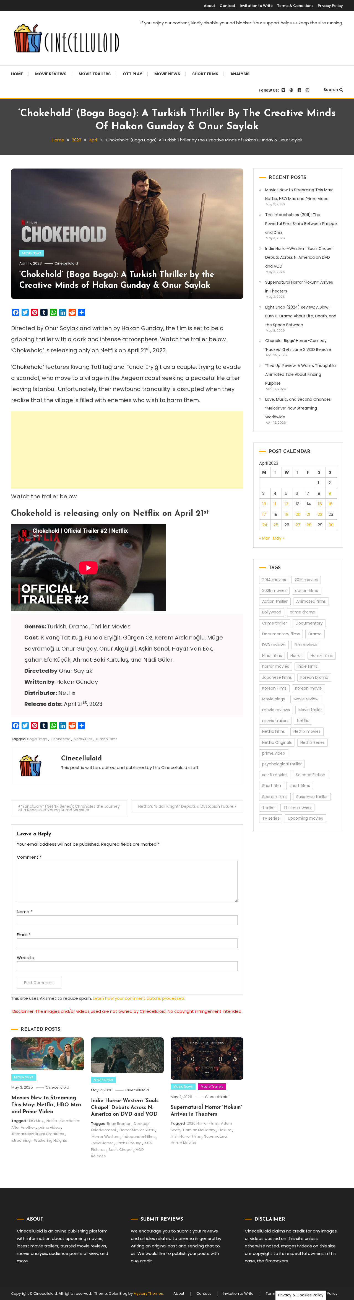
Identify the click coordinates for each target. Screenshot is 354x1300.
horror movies (275, 666)
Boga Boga (37, 739)
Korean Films (274, 688)
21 (308, 514)
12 (286, 504)
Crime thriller (274, 623)
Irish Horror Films (186, 1136)
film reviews (305, 645)
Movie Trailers (95, 74)
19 (286, 514)
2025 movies (274, 590)
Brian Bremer (119, 1123)
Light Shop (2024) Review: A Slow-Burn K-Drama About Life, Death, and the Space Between (300, 316)
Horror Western (105, 1136)
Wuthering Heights (50, 1140)
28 (309, 525)
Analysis (239, 74)
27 (298, 525)
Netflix (51, 1120)
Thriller (268, 807)
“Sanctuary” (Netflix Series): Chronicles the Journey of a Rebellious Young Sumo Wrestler (69, 808)
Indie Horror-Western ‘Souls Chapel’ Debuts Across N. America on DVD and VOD (124, 1107)
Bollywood (271, 612)
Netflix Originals (277, 742)
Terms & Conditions (295, 5)
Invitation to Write (256, 5)
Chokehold (61, 739)
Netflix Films (273, 731)
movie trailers (275, 720)
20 (298, 514)
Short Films (205, 74)
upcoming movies (305, 818)
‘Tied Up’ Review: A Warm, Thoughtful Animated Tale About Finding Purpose (301, 374)
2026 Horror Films (202, 1123)
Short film (271, 785)
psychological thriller (282, 764)
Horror (296, 655)
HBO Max (35, 1120)
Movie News (167, 74)
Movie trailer (310, 710)
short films (300, 785)
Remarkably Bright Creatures (38, 1133)
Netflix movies (307, 731)
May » (278, 538)
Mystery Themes (148, 1293)
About (209, 5)
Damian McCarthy (199, 1130)
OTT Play (132, 74)
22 (320, 514)
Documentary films (281, 634)
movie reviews (276, 710)
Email (23, 935)
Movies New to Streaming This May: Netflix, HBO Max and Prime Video (46, 1105)
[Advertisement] (127, 450)
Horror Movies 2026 (136, 1130)
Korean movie (308, 688)
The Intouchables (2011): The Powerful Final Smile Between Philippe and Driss (301, 223)
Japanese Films (277, 677)
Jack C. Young (129, 1143)
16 (330, 504)
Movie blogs (273, 699)
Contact (227, 5)
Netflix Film (83, 739)
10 (264, 504)
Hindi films (272, 655)
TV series (270, 818)
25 (276, 525)
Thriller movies (297, 807)
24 (264, 525)
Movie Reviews (50, 74)
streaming (21, 1140)
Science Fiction (310, 775)
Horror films (322, 655)
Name (24, 912)
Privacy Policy (330, 5)
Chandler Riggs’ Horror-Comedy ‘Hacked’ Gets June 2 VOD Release (298, 345)
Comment (29, 857)
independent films (139, 1136)
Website (25, 957)
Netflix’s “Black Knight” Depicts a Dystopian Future (185, 806)
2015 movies (306, 579)
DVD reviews (274, 645)
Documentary (309, 623)
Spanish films (275, 796)
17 (264, 514)
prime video (49, 1127)
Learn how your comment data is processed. (139, 998)
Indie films (307, 666)
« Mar (264, 538)
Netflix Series (312, 742)
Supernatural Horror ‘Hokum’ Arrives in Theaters (299, 286)
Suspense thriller (312, 796)
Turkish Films (106, 739)
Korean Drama (314, 677)
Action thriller (275, 601)
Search (331, 89)
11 (275, 504)
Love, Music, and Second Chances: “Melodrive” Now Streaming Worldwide (298, 408)
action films (306, 590)
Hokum (224, 1130)
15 (320, 504)
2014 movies (274, 579)
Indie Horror (102, 1143)
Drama (315, 634)
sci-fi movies (274, 775)
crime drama (302, 612)
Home (17, 74)
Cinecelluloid (66, 263)
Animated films (311, 601)
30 (331, 525)
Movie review (305, 699)
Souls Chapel (120, 1149)
